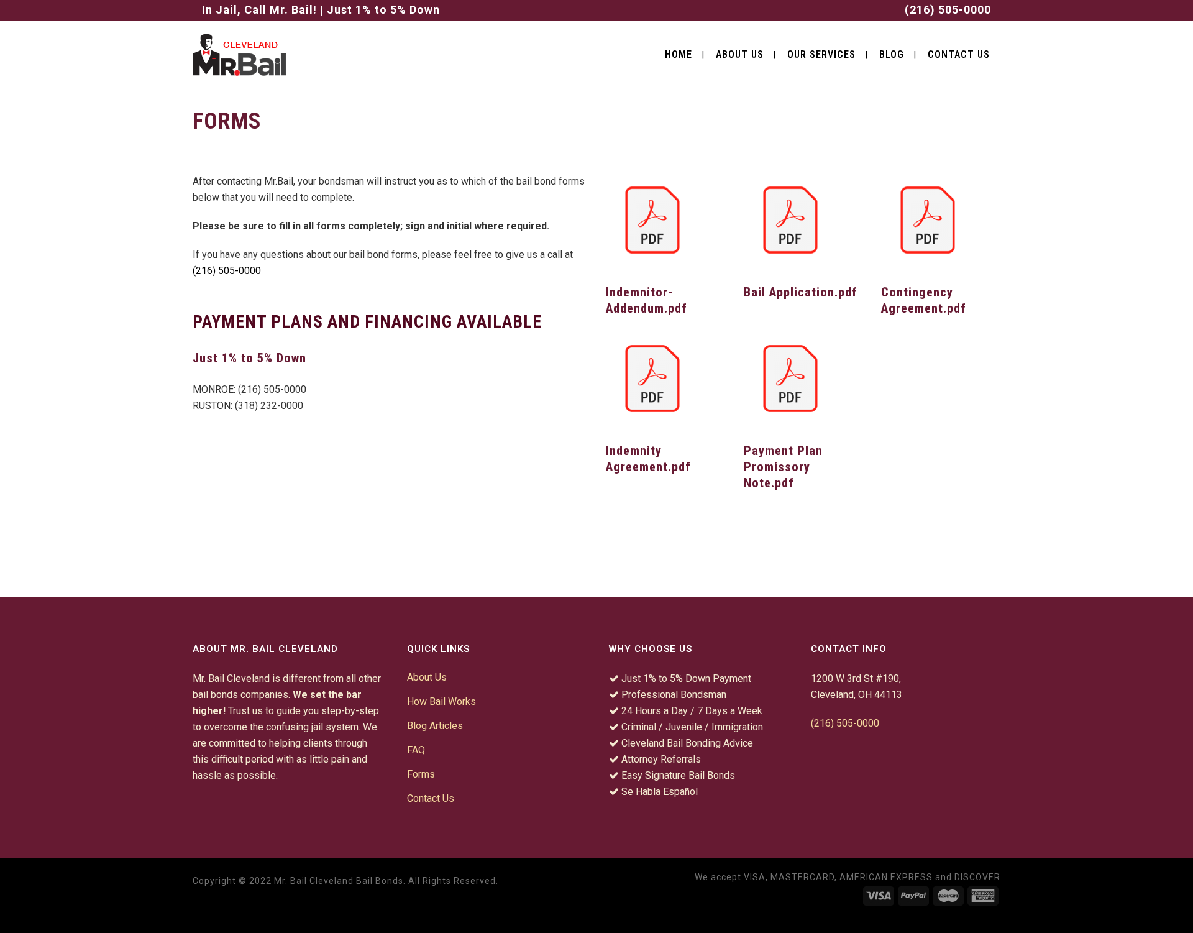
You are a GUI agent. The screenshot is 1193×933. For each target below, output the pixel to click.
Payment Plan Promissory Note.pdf (783, 466)
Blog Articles (435, 726)
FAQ (416, 750)
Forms (421, 774)
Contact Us (430, 798)
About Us (427, 677)
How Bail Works (441, 701)
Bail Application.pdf (800, 292)
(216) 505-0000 (948, 9)
